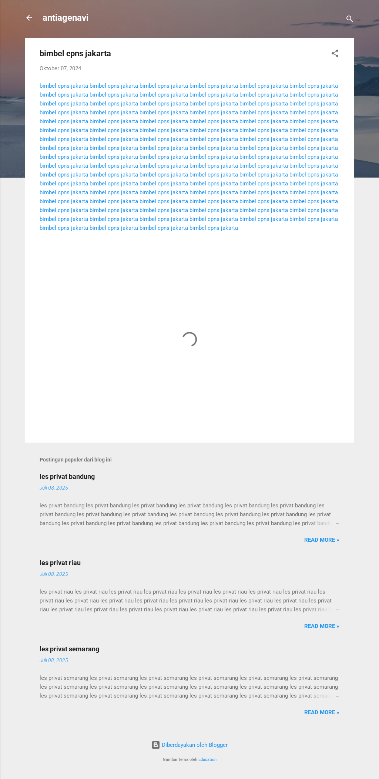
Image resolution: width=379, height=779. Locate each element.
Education (207, 759)
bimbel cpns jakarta (64, 86)
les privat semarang (69, 649)
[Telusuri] (349, 20)
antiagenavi (65, 18)
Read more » (321, 540)
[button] (335, 54)
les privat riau (60, 563)
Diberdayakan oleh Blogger (194, 745)
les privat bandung (67, 476)
